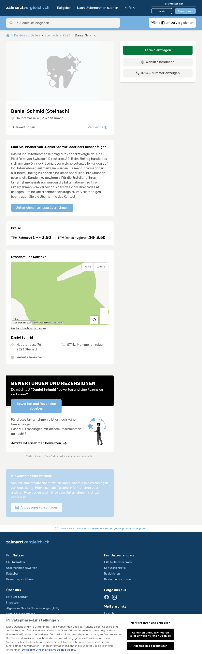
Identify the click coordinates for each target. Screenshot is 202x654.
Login (162, 11)
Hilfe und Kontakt (17, 597)
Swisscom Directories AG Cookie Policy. (49, 649)
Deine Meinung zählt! (103, 528)
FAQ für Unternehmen (118, 562)
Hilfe (128, 8)
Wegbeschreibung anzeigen (28, 328)
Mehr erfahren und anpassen (150, 622)
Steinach (51, 35)
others (61, 322)
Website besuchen (30, 357)
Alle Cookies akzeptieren (150, 645)
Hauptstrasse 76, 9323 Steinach (40, 118)
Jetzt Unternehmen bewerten (36, 443)
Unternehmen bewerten (21, 568)
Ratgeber (64, 8)
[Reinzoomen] (104, 312)
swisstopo (32, 322)
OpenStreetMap (47, 322)
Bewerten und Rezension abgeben (36, 406)
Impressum (13, 602)
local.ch (109, 613)
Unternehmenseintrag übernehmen (42, 208)
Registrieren (185, 11)
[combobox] (66, 23)
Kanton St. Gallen (27, 35)
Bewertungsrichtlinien (20, 579)
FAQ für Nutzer (15, 562)
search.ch (20, 322)
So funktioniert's (115, 568)
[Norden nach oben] (104, 276)
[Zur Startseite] (29, 8)
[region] (60, 293)
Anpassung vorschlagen (39, 507)
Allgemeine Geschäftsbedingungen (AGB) (32, 608)
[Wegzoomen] (104, 320)
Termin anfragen (158, 50)
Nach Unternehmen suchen (97, 8)
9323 (66, 35)
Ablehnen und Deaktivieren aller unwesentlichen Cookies (150, 634)
